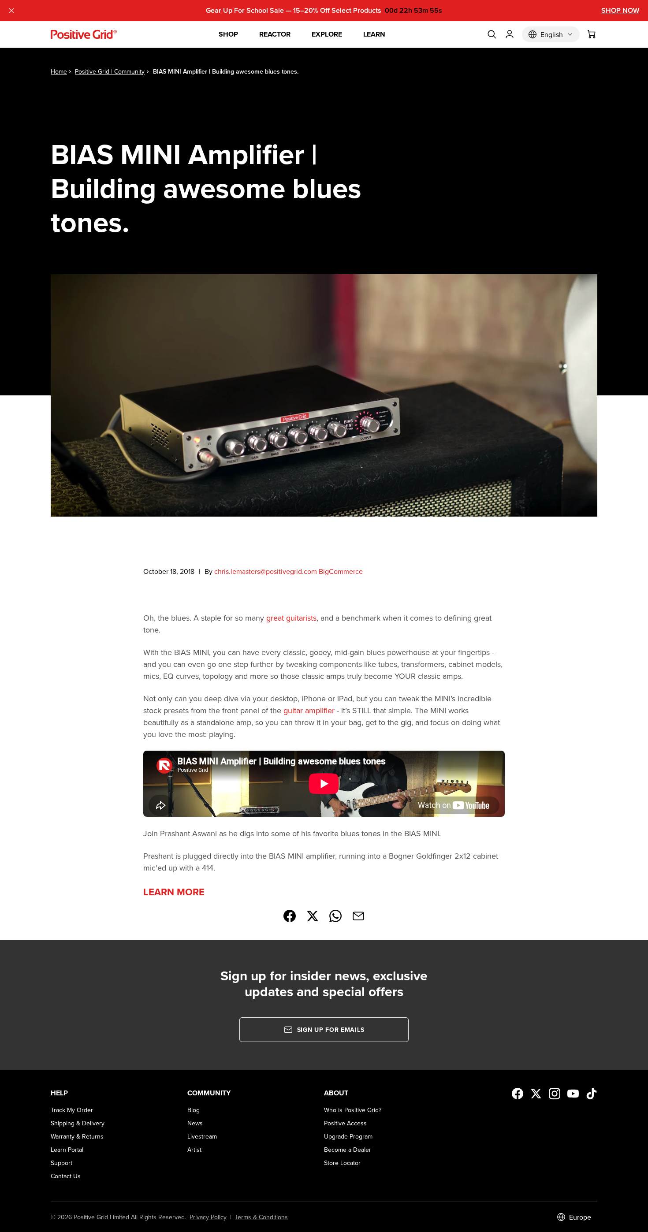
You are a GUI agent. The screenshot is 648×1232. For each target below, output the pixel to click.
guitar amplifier (309, 710)
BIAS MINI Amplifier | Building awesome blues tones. (225, 71)
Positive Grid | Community (110, 71)
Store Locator (342, 1162)
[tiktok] (591, 1093)
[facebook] (517, 1093)
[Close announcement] (11, 10)
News (195, 1123)
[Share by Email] (358, 916)
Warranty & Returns (77, 1136)
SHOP (228, 34)
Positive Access (345, 1123)
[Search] (492, 34)
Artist (194, 1149)
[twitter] (536, 1093)
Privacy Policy (208, 1217)
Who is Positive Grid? (352, 1109)
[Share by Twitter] (312, 916)
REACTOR (274, 34)
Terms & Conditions (261, 1217)
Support (61, 1162)
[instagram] (554, 1093)
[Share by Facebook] (289, 916)
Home (59, 71)
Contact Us (66, 1176)
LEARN (374, 34)
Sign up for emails (331, 1029)
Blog (193, 1109)
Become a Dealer (347, 1149)
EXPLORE (327, 34)
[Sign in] (509, 34)
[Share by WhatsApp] (335, 916)
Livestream (202, 1136)
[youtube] (573, 1093)
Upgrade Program (348, 1136)
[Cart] (592, 34)
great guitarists (291, 617)
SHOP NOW (620, 10)
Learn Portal (67, 1149)
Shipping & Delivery (77, 1123)
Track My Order (72, 1109)
